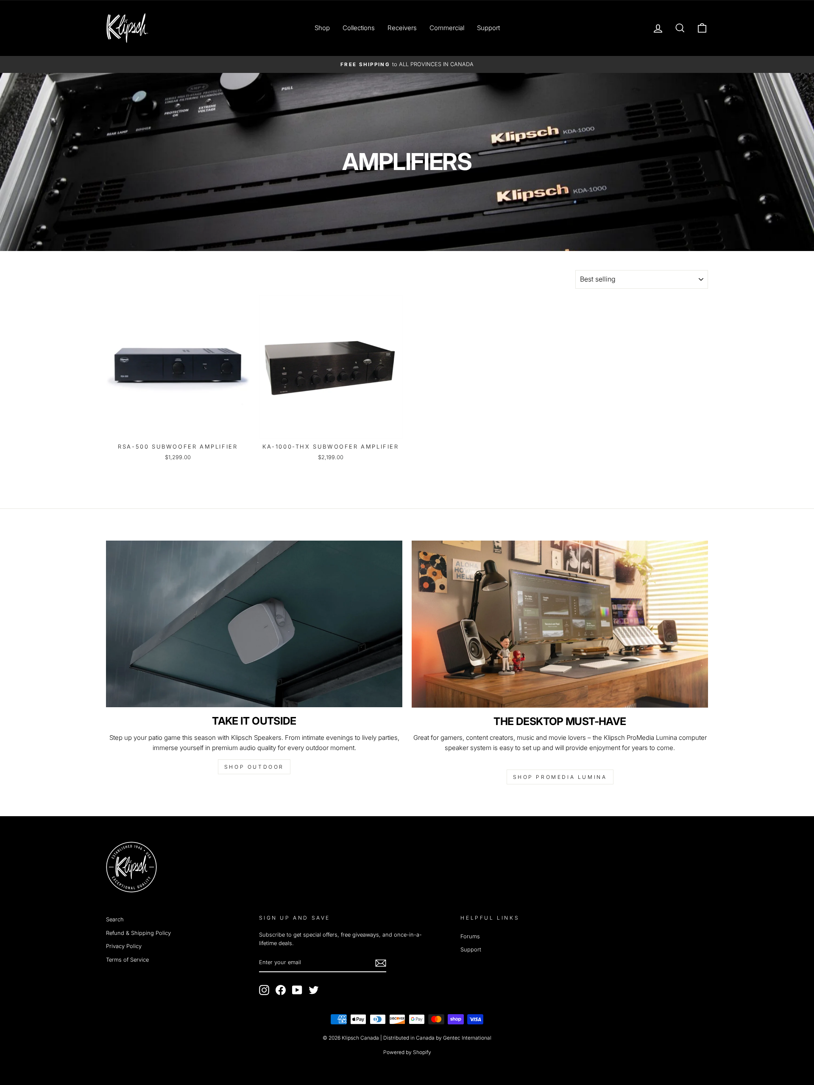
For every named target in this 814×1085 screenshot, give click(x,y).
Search (115, 919)
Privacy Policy (124, 946)
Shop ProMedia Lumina (560, 777)
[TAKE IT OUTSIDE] (254, 624)
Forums (470, 936)
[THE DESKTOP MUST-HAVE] (560, 624)
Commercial (446, 28)
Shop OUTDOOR (254, 767)
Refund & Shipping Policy (138, 933)
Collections (359, 28)
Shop (322, 28)
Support (488, 28)
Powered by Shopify (407, 1052)
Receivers (402, 28)
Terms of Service (127, 960)
